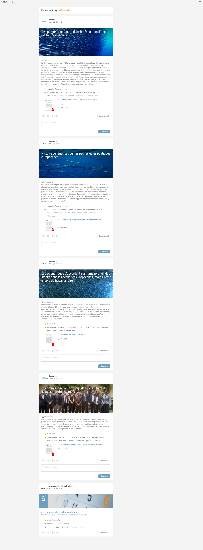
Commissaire (52, 437)
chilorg (71, 486)
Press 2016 (51, 324)
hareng (50, 213)
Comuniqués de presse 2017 (58, 89)
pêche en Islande (93, 440)
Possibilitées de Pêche (55, 327)
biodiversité (51, 523)
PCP (73, 213)
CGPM (73, 327)
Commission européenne (85, 210)
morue (99, 210)
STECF (49, 210)
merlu (67, 213)
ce (65, 96)
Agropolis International (58, 486)
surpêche (63, 210)
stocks (71, 210)
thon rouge (58, 213)
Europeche (53, 20)
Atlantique (51, 216)
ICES (68, 327)
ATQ (59, 440)
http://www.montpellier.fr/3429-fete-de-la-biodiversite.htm (64, 515)
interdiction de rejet (54, 96)
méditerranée (81, 96)
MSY (71, 93)
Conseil (71, 96)
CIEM (55, 210)
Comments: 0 (104, 116)
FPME (88, 437)
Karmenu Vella (64, 437)
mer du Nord (93, 96)
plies (86, 327)
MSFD (64, 440)
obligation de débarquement (86, 93)
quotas (97, 327)
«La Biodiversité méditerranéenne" (60, 512)
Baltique (105, 327)
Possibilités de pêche (55, 93)
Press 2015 (51, 434)
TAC (66, 93)
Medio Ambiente (53, 520)
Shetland (80, 440)
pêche (81, 437)
